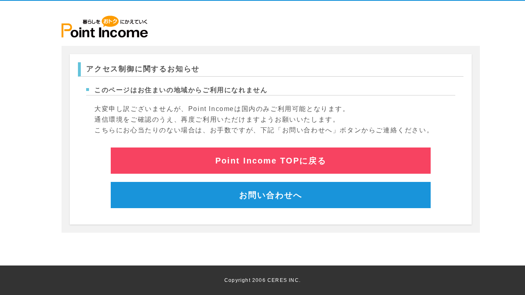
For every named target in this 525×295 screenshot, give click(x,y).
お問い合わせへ (270, 195)
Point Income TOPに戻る (270, 160)
